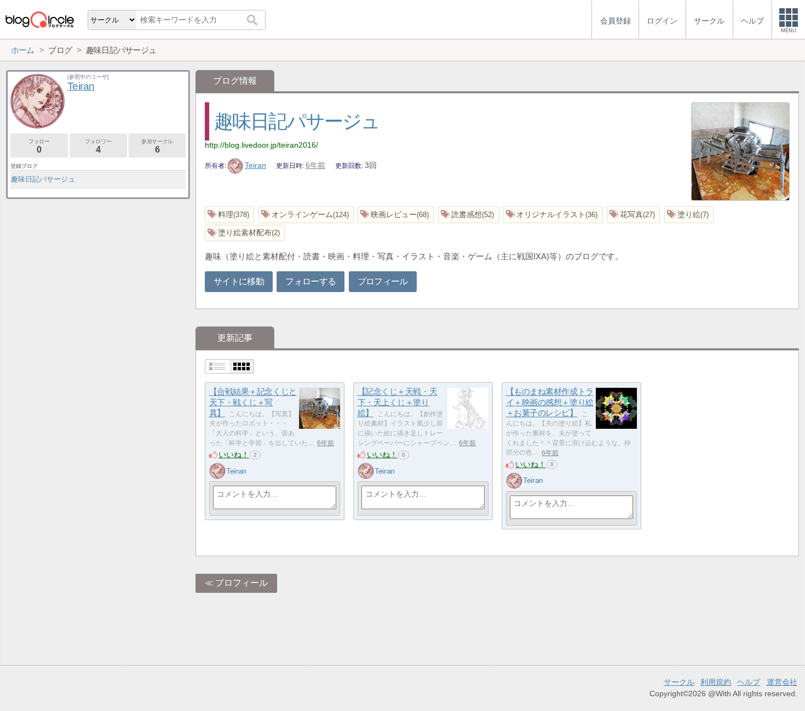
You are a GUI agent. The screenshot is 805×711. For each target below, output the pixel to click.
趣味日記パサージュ (297, 121)
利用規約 (715, 682)
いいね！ (234, 454)
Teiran (255, 165)
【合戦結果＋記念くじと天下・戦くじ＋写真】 (253, 402)
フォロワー (98, 146)
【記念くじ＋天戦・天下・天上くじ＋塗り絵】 (398, 402)
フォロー (38, 146)
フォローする (310, 281)
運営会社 (782, 682)
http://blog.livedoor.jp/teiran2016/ (261, 145)
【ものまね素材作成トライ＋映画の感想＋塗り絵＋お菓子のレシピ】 (550, 402)
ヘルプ (748, 682)
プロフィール (383, 281)
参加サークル (157, 146)
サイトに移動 (239, 281)
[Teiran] (217, 471)
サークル (679, 682)
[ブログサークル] (39, 19)
